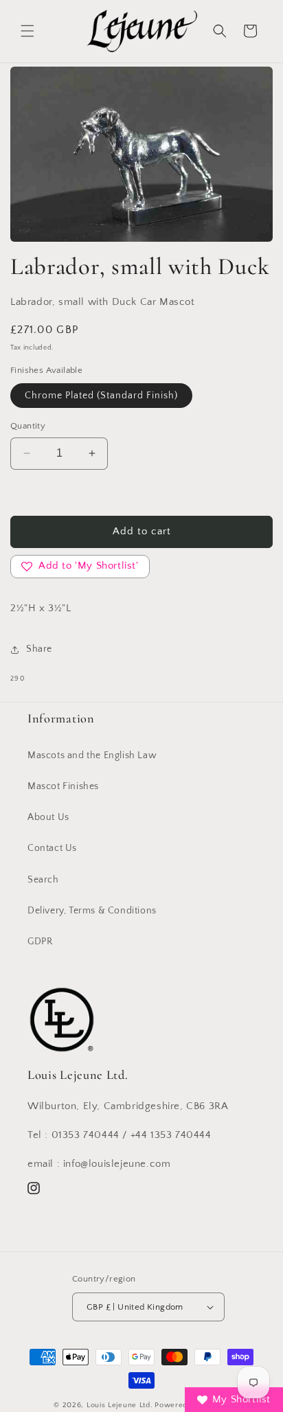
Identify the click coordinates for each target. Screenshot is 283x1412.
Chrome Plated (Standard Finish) (101, 395)
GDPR (39, 941)
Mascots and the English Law (92, 755)
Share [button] (39, 649)
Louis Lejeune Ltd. (120, 1405)
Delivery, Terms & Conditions (92, 910)
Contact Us (52, 848)
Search (43, 879)
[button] (27, 31)
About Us (48, 817)
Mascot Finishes (63, 786)
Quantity (27, 426)
